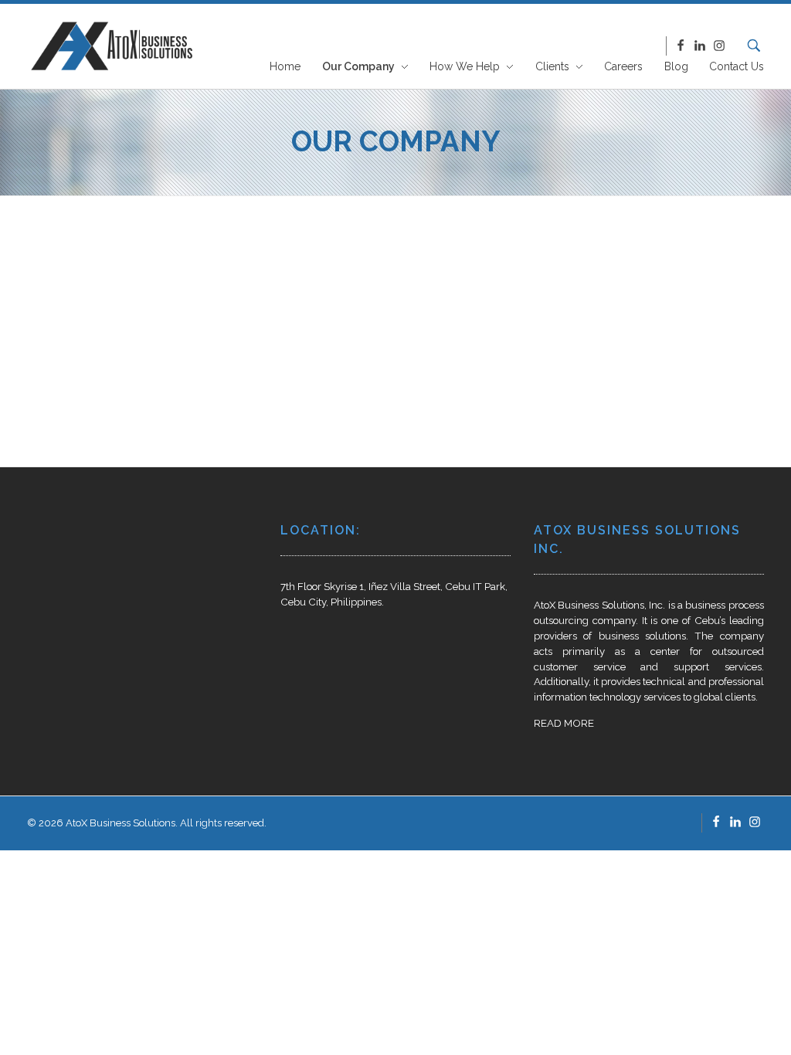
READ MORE (564, 723)
